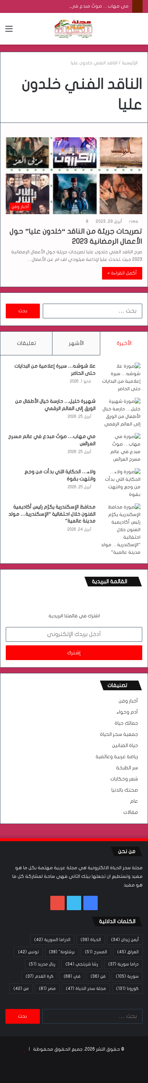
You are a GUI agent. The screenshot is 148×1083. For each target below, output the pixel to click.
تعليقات (26, 343)
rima (133, 221)
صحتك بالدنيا (124, 790)
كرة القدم (40, 976)
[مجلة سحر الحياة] (74, 29)
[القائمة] (9, 31)
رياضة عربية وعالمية (117, 756)
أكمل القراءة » (122, 273)
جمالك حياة (126, 723)
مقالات (130, 812)
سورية (127, 976)
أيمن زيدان (125, 939)
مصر (47, 988)
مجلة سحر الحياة (86, 988)
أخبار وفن (128, 701)
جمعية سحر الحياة (119, 734)
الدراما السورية (52, 939)
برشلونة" (62, 952)
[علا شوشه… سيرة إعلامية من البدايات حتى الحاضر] (120, 378)
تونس (28, 952)
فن (98, 976)
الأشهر (76, 343)
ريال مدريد (42, 964)
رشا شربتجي (81, 964)
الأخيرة (124, 343)
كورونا (127, 988)
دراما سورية (123, 964)
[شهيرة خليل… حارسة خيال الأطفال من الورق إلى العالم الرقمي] (120, 413)
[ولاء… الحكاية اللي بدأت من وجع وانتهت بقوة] (120, 483)
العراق (128, 952)
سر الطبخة (127, 767)
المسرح (96, 952)
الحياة (90, 939)
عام (134, 801)
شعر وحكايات (124, 779)
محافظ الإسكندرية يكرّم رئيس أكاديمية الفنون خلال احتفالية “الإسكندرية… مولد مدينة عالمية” (52, 514)
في (72, 976)
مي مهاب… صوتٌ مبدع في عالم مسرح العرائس (80, 6)
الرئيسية (130, 62)
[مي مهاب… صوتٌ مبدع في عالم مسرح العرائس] (120, 448)
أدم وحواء (127, 712)
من (21, 988)
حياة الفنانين (125, 745)
